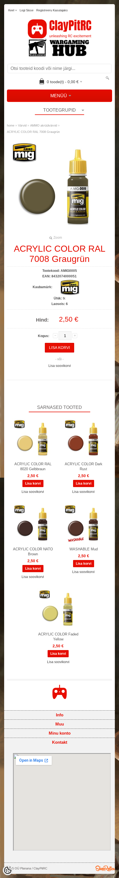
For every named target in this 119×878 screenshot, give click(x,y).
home (10, 125)
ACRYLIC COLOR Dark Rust (83, 466)
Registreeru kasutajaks (52, 10)
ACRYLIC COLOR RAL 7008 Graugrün (33, 131)
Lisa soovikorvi (59, 366)
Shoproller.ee (105, 868)
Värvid (22, 125)
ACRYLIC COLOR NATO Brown (33, 551)
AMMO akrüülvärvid (43, 125)
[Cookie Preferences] (8, 870)
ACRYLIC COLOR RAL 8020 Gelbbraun (32, 466)
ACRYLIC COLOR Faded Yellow (58, 636)
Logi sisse (26, 10)
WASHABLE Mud (83, 549)
